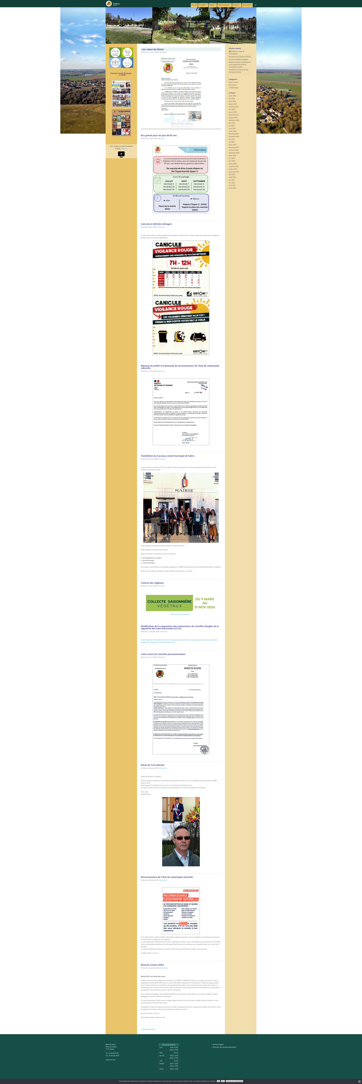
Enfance (236, 5)
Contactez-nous (110, 1060)
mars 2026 (232, 101)
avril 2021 (232, 183)
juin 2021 (232, 180)
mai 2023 (232, 142)
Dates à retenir (233, 82)
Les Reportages (234, 88)
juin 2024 (232, 126)
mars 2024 (232, 128)
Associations (247, 5)
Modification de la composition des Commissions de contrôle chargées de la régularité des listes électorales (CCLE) (180, 627)
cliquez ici (124, 148)
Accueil (194, 5)
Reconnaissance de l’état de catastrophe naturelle (167, 877)
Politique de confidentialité (234, 1081)
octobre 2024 (233, 117)
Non (223, 1081)
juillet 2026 (232, 96)
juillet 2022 (232, 155)
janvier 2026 (233, 104)
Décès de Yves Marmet (152, 765)
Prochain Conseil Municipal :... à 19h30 (121, 74)
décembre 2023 (234, 134)
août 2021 (232, 174)
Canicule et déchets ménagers (156, 224)
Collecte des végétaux (152, 582)
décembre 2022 (234, 147)
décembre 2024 (234, 115)
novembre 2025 (234, 107)
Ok (218, 1081)
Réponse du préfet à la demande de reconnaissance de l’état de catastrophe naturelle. (180, 367)
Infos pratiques (223, 5)
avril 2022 (232, 161)
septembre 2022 (234, 153)
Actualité (202, 5)
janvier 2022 (233, 164)
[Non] (359, 1081)
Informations (162, 52)
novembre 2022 (234, 150)
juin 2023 (232, 139)
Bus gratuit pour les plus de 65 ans (159, 135)
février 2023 (232, 145)
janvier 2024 (233, 131)
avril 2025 (232, 109)
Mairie (212, 5)
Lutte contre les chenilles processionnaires (163, 654)
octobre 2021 (233, 169)
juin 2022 (232, 158)
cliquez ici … (156, 953)
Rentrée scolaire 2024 (152, 964)
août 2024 (232, 123)
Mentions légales (218, 1044)
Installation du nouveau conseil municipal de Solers (167, 455)
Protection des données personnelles (224, 1047)
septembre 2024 (234, 120)
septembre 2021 (234, 172)
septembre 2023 (234, 136)
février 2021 (232, 188)
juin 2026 (232, 98)
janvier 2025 (233, 112)
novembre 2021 (234, 166)
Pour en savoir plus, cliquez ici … (181, 614)
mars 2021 (232, 185)
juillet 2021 (232, 177)
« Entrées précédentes (148, 1029)
